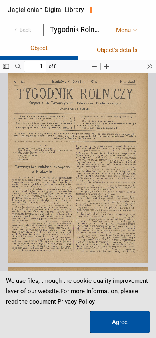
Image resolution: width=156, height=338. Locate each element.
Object (39, 48)
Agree (120, 322)
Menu (123, 30)
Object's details (117, 50)
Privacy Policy (76, 301)
